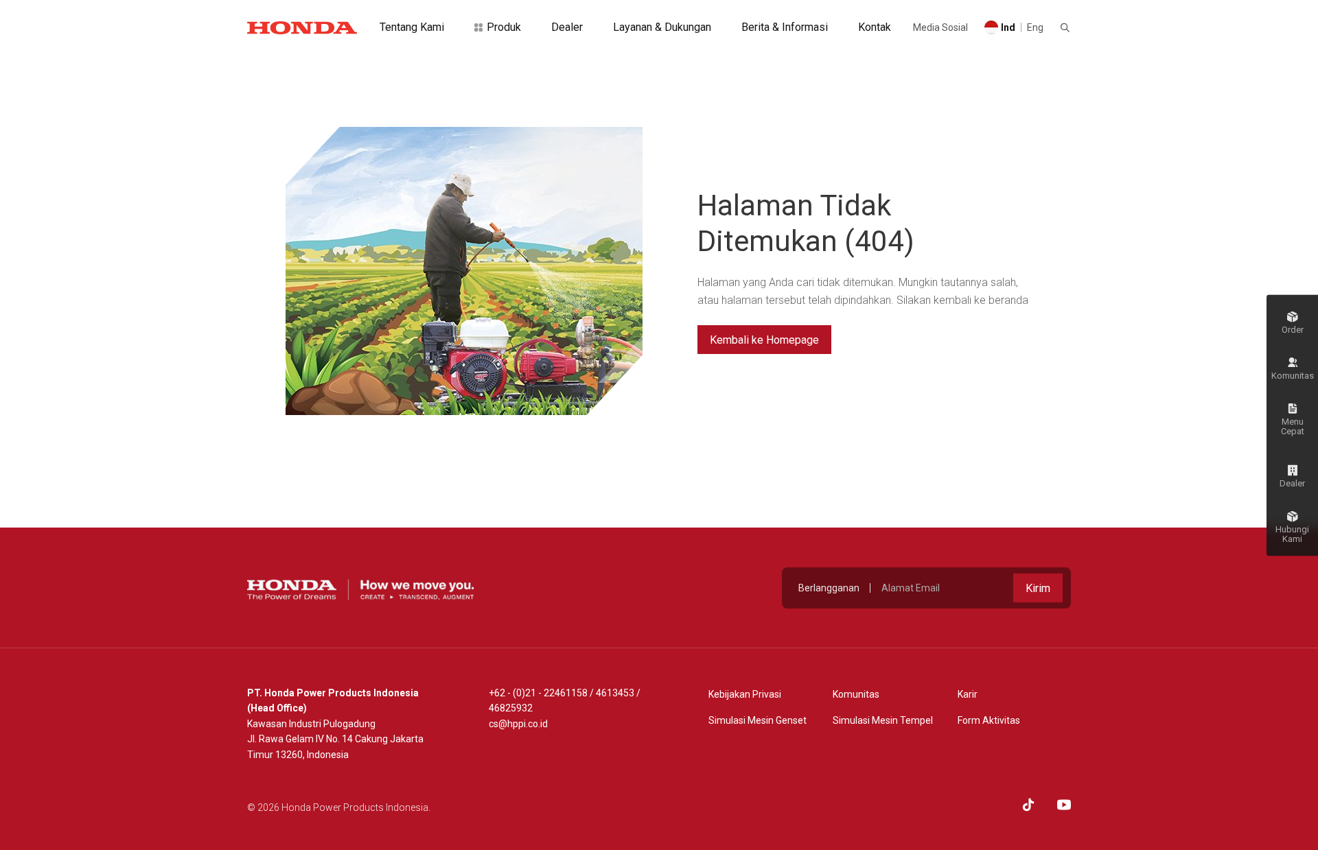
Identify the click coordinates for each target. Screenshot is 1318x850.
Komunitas (856, 694)
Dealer (567, 27)
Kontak (874, 27)
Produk (504, 27)
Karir (968, 694)
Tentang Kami (412, 27)
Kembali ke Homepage (764, 339)
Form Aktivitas (989, 720)
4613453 (615, 692)
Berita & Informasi (784, 27)
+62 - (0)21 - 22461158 (538, 692)
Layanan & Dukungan (662, 27)
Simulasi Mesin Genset (757, 720)
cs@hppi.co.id (518, 723)
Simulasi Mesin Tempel (883, 720)
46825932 (511, 708)
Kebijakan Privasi (744, 694)
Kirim (1038, 588)
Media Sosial (940, 27)
